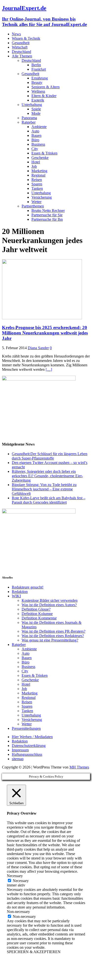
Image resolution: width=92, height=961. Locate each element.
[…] (49, 369)
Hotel (35, 162)
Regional (38, 175)
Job (34, 166)
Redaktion (20, 591)
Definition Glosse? (36, 609)
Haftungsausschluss (27, 754)
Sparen (36, 184)
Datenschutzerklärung (29, 745)
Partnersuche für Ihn (47, 219)
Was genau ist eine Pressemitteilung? (50, 640)
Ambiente (39, 127)
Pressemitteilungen (26, 728)
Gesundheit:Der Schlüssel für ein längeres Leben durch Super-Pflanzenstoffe (49, 456)
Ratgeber (29, 122)
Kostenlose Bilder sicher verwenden (50, 600)
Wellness (38, 91)
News (16, 34)
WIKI (16, 596)
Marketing (39, 171)
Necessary (21, 881)
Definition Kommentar (39, 618)
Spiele (36, 109)
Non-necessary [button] (18, 912)
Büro (35, 140)
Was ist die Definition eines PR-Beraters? (53, 631)
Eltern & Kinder (43, 96)
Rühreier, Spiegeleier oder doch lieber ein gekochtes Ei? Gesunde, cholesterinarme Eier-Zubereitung (47, 475)
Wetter (36, 202)
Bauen (36, 135)
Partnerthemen (33, 206)
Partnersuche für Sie (47, 215)
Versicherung (41, 197)
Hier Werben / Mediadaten (32, 737)
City (34, 149)
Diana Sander (38, 348)
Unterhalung (41, 193)
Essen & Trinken (44, 153)
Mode (35, 113)
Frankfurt (38, 69)
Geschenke (40, 157)
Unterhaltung (32, 105)
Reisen (36, 180)
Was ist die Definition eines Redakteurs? (53, 636)
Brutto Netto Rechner (48, 210)
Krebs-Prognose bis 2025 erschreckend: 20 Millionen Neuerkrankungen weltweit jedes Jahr (45, 333)
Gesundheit (20, 43)
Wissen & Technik (26, 38)
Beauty (36, 82)
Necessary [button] (15, 876)
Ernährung (39, 78)
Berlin (36, 65)
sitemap (18, 759)
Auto (35, 131)
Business (38, 144)
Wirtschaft (19, 47)
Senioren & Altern (45, 87)
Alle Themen (22, 56)
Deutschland (21, 52)
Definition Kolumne (37, 614)
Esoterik (37, 100)
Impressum (20, 750)
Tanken (37, 188)
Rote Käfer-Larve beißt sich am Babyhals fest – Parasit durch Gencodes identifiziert (48, 500)
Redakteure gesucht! (27, 587)
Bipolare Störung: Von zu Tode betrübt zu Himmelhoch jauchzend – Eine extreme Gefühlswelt (44, 489)
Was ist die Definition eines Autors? (49, 605)
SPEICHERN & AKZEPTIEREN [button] (34, 952)
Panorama (29, 118)
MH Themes (79, 767)
